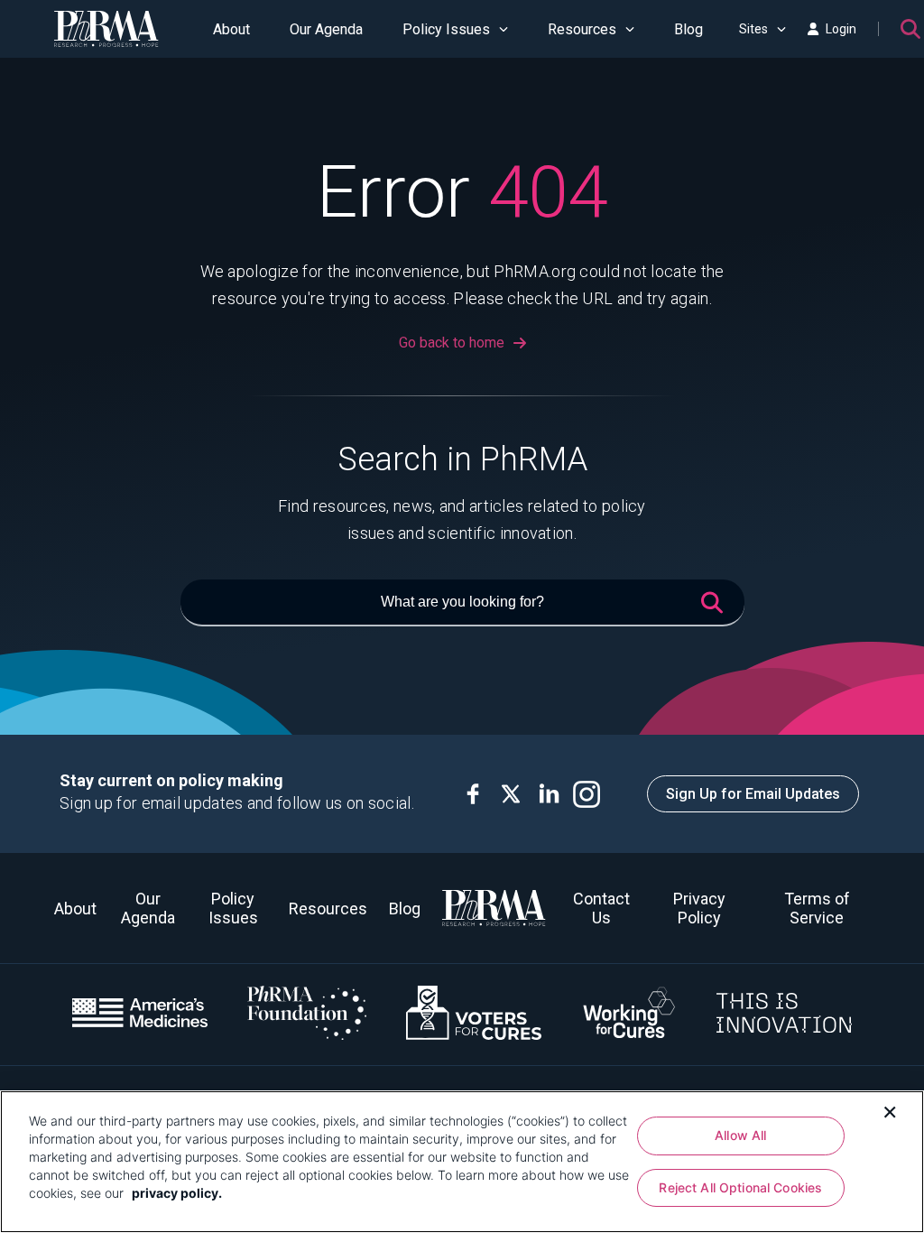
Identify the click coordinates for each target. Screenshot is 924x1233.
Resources (582, 29)
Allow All (740, 1135)
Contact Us (601, 908)
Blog (688, 29)
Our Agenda (326, 29)
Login (841, 29)
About (231, 29)
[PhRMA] (106, 29)
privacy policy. (177, 1193)
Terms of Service (817, 908)
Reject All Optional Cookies (740, 1187)
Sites (753, 29)
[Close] (890, 1110)
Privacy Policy (699, 908)
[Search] (910, 29)
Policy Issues (446, 29)
